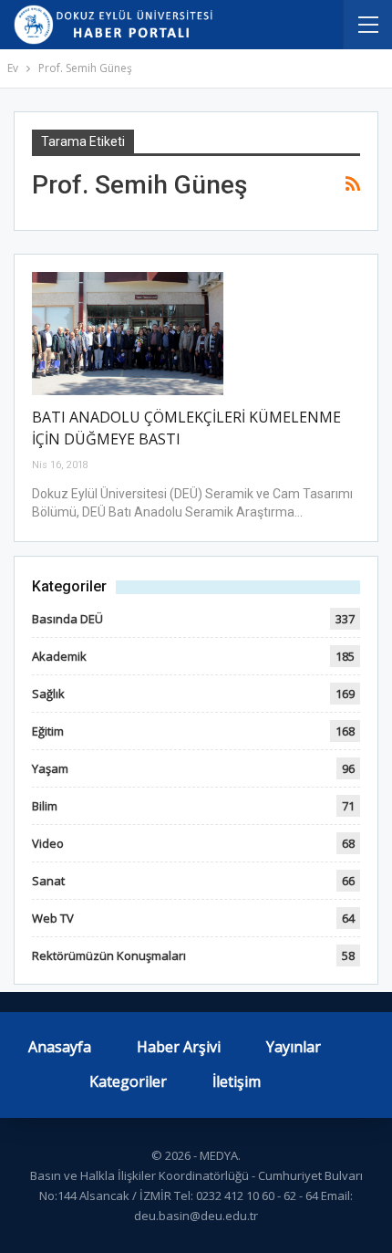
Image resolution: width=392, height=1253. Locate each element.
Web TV (53, 918)
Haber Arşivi (179, 1047)
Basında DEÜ (67, 619)
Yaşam (50, 768)
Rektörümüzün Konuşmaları (109, 955)
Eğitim (48, 731)
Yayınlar (293, 1047)
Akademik (59, 656)
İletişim (236, 1081)
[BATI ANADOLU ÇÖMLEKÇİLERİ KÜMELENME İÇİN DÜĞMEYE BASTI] (127, 333)
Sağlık (48, 693)
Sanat (48, 880)
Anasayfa (59, 1047)
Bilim (44, 806)
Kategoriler (128, 1081)
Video (48, 843)
